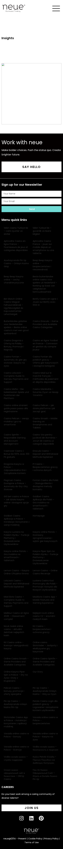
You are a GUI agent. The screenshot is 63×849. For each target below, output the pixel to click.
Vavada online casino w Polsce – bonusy (16, 735)
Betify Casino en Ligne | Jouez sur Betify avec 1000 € (45, 302)
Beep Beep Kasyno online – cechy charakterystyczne (14, 279)
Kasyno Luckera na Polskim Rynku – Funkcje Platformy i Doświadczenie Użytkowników (16, 538)
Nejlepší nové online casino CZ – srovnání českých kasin (44, 616)
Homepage (39, 515)
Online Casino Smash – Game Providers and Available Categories (16, 661)
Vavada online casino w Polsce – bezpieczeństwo (45, 720)
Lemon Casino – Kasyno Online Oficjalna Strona (16, 572)
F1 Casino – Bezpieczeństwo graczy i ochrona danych (45, 467)
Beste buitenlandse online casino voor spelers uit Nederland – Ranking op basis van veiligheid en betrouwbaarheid (45, 284)
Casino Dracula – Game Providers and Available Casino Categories (45, 324)
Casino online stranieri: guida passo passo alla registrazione (16, 408)
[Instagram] (24, 821)
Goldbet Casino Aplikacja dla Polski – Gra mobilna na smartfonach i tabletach (43, 502)
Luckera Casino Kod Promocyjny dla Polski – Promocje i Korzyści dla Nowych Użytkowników (45, 585)
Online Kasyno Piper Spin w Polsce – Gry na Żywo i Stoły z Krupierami (16, 676)
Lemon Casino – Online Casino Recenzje (45, 572)
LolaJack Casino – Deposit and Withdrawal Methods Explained (16, 583)
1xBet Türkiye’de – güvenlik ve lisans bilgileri (42, 231)
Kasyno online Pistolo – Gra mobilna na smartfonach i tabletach (16, 556)
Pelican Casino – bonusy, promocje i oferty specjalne (14, 691)
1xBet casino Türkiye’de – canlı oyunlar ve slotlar (16, 231)
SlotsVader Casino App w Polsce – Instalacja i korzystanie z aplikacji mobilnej (16, 722)
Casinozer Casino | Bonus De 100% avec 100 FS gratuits (16, 454)
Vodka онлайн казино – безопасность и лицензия (45, 748)
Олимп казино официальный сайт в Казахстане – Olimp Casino (14, 774)
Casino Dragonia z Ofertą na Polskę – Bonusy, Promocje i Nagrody (14, 345)
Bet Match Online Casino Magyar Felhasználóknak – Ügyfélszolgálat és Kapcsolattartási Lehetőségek (13, 306)
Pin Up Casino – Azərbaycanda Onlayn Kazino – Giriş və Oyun (44, 691)
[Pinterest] (44, 821)
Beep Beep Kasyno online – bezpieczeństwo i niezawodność (42, 265)
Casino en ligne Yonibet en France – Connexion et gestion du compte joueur (45, 345)
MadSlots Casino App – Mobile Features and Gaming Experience (45, 599)
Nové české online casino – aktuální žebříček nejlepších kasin (14, 631)
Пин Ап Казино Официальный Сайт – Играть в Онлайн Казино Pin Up (45, 774)
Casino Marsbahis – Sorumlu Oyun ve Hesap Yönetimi (45, 392)
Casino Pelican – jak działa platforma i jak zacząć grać (44, 408)
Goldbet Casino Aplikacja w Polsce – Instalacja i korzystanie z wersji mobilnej (17, 520)
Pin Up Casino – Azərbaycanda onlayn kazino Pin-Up (15, 704)
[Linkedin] (34, 821)
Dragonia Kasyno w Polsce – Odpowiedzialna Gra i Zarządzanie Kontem (15, 469)
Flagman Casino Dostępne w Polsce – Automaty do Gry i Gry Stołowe (16, 485)
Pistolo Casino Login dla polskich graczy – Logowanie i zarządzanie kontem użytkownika (45, 706)
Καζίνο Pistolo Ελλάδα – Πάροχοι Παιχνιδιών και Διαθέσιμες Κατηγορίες (44, 759)
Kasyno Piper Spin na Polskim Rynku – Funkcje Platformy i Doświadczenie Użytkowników (45, 557)
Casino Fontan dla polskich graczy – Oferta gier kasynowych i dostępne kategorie (45, 361)
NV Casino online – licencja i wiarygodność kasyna (16, 645)
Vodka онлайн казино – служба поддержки (16, 758)
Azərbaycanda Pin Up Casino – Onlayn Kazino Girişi (16, 263)
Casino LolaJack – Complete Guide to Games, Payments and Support (16, 377)
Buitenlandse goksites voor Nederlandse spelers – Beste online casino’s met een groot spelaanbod (16, 327)
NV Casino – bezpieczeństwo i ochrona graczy (42, 629)
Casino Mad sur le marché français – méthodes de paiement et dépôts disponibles (45, 377)
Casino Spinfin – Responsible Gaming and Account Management (15, 439)
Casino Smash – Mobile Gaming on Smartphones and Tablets (45, 423)
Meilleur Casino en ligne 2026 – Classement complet (16, 616)
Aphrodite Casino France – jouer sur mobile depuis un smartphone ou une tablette (43, 247)
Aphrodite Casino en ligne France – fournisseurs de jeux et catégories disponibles (16, 246)
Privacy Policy (51, 838)
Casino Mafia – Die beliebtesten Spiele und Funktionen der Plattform (16, 394)
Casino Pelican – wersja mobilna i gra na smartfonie (16, 421)
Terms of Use (31, 842)
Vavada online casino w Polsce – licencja (16, 748)
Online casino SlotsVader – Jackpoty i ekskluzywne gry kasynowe (45, 647)
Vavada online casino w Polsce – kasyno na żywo (45, 736)
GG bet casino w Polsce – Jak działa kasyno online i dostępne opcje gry (16, 501)
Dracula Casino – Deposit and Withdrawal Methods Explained (45, 454)
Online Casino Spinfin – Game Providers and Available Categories (45, 661)
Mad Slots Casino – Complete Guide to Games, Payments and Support (16, 601)
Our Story (38, 671)
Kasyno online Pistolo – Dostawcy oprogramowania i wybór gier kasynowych (45, 536)
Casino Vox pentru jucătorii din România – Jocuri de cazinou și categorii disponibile (45, 439)
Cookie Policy (35, 838)
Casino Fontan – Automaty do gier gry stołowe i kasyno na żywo (15, 361)
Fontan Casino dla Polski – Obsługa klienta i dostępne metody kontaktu (45, 485)
